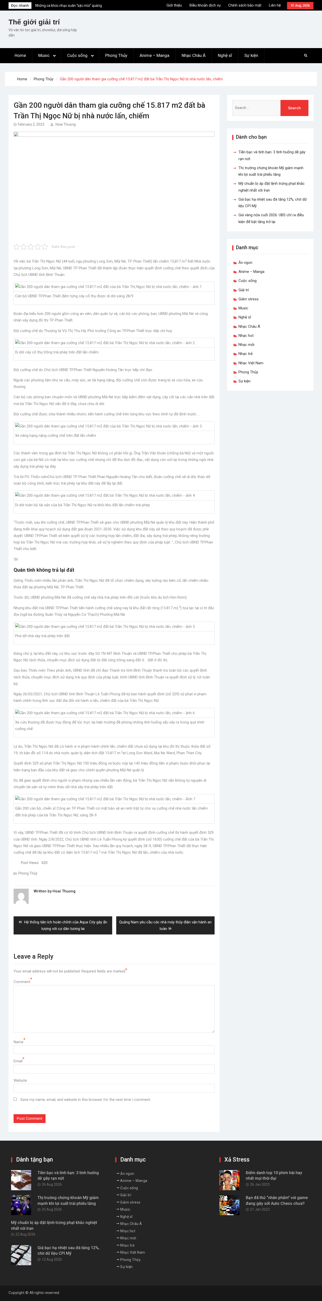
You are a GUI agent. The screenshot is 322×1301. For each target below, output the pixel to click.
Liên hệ (275, 5)
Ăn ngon (245, 262)
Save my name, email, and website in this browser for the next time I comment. (85, 1099)
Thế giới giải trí (34, 22)
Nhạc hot (246, 335)
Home (20, 55)
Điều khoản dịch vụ (205, 5)
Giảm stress (248, 299)
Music (44, 55)
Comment (22, 982)
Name (18, 1042)
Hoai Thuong (66, 124)
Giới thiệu (174, 5)
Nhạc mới (246, 344)
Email (18, 1061)
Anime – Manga (154, 55)
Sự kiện (251, 55)
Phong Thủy (116, 55)
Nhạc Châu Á (194, 55)
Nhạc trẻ (245, 353)
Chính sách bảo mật (244, 5)
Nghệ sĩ (225, 55)
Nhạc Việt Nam (250, 363)
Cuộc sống (77, 55)
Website (20, 1080)
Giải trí (243, 290)
